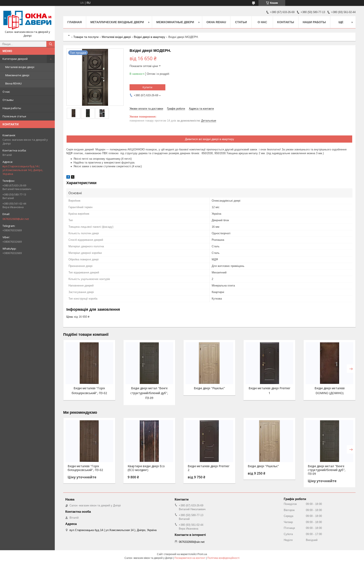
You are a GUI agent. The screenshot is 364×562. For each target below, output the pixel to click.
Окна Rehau (216, 22)
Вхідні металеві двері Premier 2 (208, 468)
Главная (74, 22)
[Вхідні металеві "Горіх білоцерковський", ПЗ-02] (89, 363)
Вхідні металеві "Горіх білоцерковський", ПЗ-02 (85, 468)
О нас (6, 92)
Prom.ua (202, 554)
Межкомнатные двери (175, 22)
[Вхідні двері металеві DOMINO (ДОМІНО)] (329, 363)
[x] (72, 177)
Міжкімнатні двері (17, 75)
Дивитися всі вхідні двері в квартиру (209, 139)
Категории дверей (15, 59)
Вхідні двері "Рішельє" (209, 388)
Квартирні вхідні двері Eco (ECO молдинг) (146, 468)
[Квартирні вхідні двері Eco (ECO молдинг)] (149, 441)
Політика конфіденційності (223, 558)
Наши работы (12, 108)
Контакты (285, 22)
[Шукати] (50, 44)
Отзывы (8, 100)
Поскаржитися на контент (189, 558)
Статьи (241, 22)
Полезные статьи (14, 116)
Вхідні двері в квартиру (149, 37)
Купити (147, 87)
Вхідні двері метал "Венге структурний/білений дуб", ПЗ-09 (149, 393)
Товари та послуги (86, 37)
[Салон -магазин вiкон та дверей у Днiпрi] (27, 19)
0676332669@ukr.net (16, 219)
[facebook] (68, 177)
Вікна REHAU (13, 83)
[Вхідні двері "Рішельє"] (209, 363)
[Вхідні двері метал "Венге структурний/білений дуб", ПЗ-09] (149, 363)
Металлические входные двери (117, 22)
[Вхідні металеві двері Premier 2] (209, 441)
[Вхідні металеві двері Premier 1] (269, 363)
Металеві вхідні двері (19, 67)
